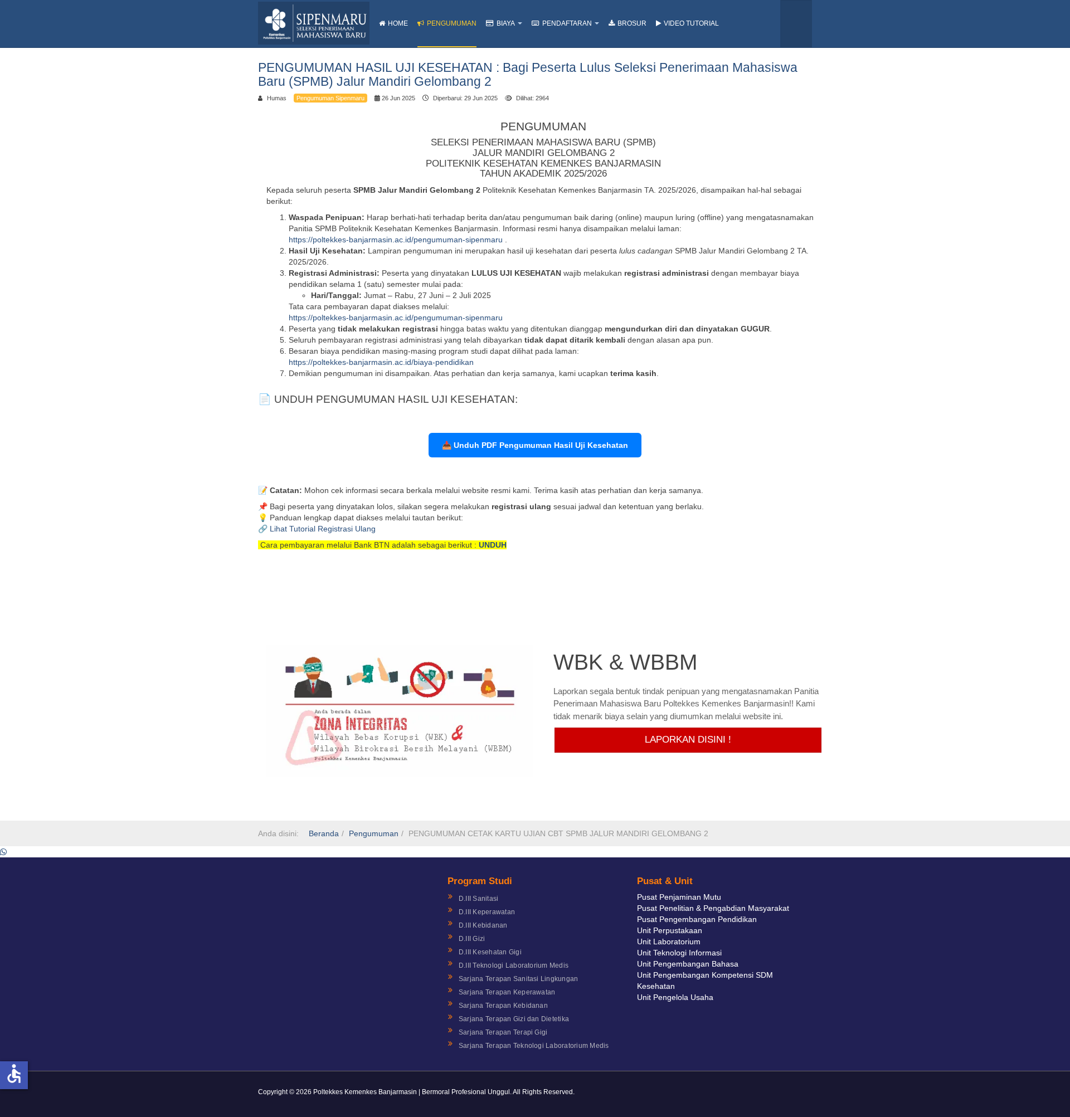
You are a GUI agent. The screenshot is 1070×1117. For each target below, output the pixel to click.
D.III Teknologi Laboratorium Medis (513, 965)
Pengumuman (451, 23)
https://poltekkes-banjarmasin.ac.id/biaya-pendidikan (381, 362)
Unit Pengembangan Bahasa (687, 963)
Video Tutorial (691, 23)
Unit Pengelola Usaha (675, 997)
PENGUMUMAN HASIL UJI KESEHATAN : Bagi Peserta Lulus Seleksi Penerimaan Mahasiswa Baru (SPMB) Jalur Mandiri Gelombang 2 (527, 74)
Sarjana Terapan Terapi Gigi (503, 1032)
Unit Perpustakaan (669, 930)
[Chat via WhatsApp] (3, 851)
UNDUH (493, 544)
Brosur (631, 23)
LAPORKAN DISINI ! (688, 739)
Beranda (324, 833)
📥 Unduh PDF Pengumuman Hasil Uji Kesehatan (535, 445)
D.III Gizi (472, 939)
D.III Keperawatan (487, 912)
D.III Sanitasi (478, 899)
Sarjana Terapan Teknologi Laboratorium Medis (534, 1046)
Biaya (506, 23)
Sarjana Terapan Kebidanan (503, 1005)
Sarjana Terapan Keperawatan (507, 992)
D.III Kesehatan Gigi (490, 952)
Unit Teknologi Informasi (679, 952)
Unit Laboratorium (669, 941)
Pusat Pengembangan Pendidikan (697, 919)
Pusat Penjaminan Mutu (679, 896)
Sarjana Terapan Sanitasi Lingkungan (518, 979)
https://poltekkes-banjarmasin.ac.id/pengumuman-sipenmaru (397, 239)
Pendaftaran (567, 23)
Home (398, 23)
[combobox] (796, 23)
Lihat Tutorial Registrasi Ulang (323, 528)
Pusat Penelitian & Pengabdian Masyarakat (713, 908)
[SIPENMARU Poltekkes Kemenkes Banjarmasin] (313, 23)
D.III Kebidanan (483, 925)
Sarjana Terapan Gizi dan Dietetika (514, 1019)
